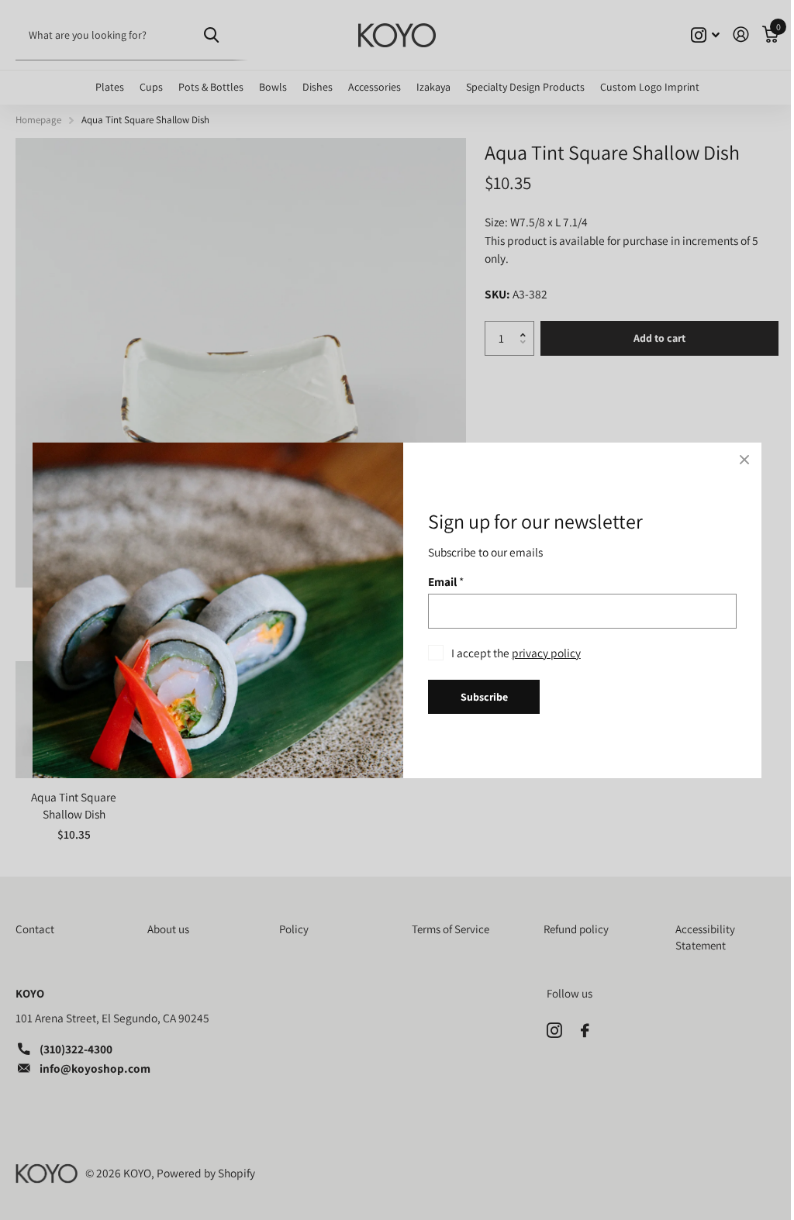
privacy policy (546, 652)
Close (744, 460)
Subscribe (484, 696)
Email (446, 580)
